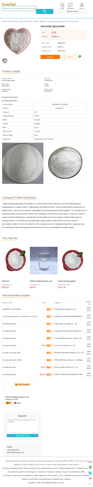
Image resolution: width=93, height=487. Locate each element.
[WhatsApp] (90, 467)
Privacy (42, 464)
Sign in (81, 8)
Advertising (41, 461)
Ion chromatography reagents (55, 21)
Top (90, 484)
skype (90, 473)
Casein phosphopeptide (67, 281)
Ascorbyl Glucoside (9, 345)
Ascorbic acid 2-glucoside (11, 353)
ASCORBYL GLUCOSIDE (11, 309)
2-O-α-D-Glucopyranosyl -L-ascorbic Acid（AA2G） (20, 316)
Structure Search (72, 11)
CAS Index (79, 461)
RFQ (90, 461)
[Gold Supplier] (22, 384)
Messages (70, 8)
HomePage (9, 461)
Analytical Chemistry (25, 21)
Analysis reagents (39, 21)
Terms (48, 464)
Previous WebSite (62, 461)
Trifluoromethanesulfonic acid (41, 281)
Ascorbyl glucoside (72, 21)
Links (36, 464)
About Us (17, 461)
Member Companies (29, 461)
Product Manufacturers (60, 464)
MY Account (90, 478)
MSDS (72, 461)
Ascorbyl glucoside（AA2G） (12, 360)
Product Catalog (12, 21)
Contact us (50, 461)
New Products (74, 464)
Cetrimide (5, 281)
